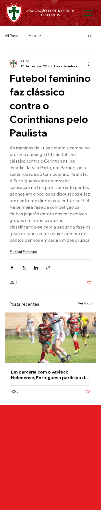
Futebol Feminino (23, 252)
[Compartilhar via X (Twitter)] (24, 267)
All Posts (12, 35)
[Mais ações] (88, 64)
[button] (90, 36)
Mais (32, 35)
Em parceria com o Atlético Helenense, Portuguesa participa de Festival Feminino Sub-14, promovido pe (50, 374)
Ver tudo (85, 303)
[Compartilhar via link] (48, 267)
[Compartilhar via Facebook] (12, 267)
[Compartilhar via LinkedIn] (36, 267)
